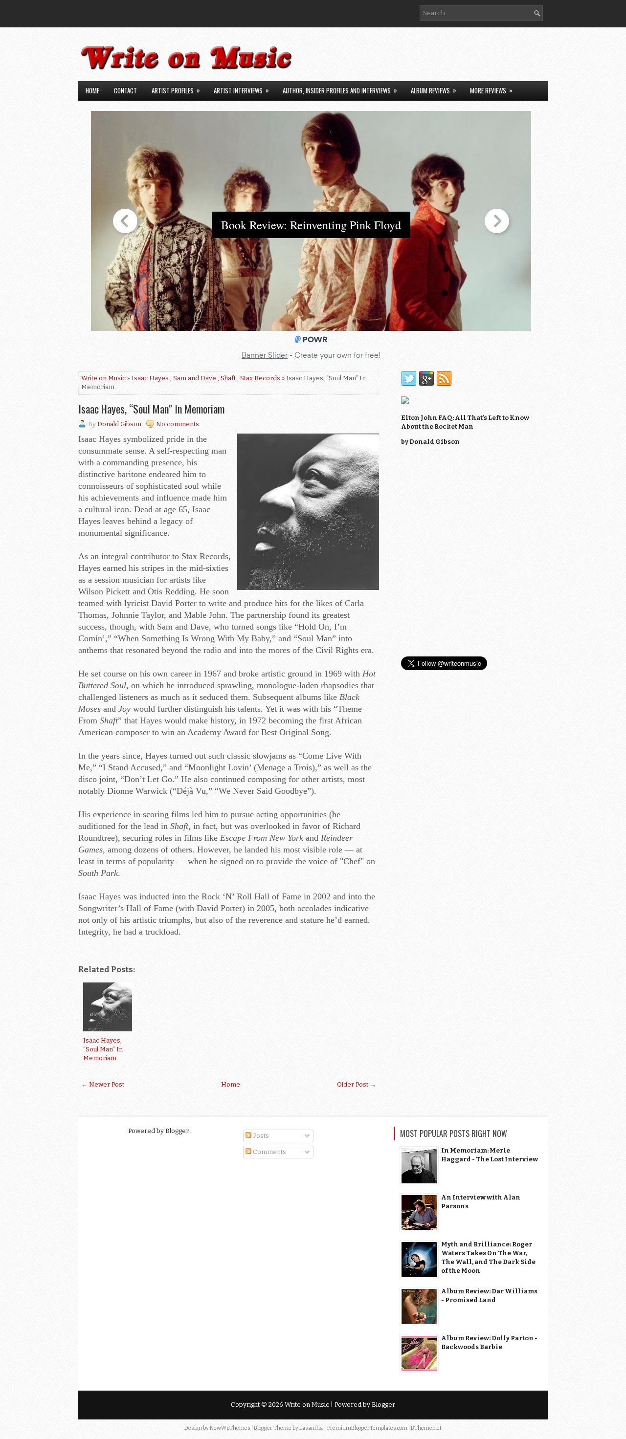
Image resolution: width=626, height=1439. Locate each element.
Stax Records (260, 378)
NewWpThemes (230, 1428)
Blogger (176, 1130)
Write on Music (103, 378)
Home (92, 90)
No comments (177, 424)
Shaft (228, 378)
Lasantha (311, 1428)
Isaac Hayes (150, 378)
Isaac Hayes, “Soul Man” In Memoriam (151, 408)
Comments (268, 1152)
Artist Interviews (241, 90)
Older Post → (356, 1084)
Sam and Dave (194, 378)
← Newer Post (102, 1084)
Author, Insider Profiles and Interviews (340, 90)
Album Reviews (433, 90)
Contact (125, 90)
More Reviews (491, 90)
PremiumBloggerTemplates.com (367, 1428)
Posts (260, 1135)
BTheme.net (426, 1428)
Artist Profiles (176, 90)
